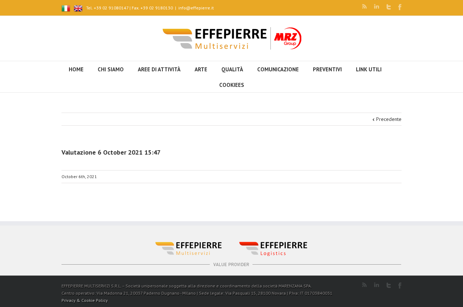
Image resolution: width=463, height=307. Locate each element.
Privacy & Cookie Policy (84, 300)
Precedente (389, 119)
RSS (364, 6)
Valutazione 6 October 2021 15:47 (111, 152)
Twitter (388, 7)
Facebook (400, 7)
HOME (76, 69)
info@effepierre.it (196, 7)
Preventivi (327, 69)
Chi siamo (111, 69)
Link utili (369, 69)
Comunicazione (278, 69)
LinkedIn (376, 6)
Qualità (232, 69)
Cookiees (231, 84)
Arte (201, 69)
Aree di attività (159, 69)
